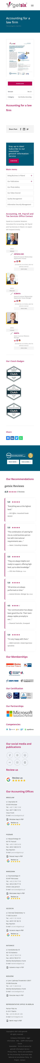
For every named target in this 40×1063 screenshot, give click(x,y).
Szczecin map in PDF (16, 930)
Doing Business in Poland (16, 176)
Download (20, 83)
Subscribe (13, 161)
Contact (22, 1060)
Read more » (13, 462)
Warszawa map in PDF (17, 893)
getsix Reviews (14, 486)
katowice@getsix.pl (17, 963)
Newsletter (13, 1046)
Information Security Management (19, 204)
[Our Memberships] (19, 668)
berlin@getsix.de (17, 1017)
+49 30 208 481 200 (16, 1014)
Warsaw (12, 251)
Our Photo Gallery (13, 187)
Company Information (17, 1038)
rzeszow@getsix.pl (17, 991)
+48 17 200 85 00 (15, 986)
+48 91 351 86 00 (15, 918)
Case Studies (21, 97)
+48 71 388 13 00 (15, 807)
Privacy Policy (12, 1052)
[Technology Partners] (20, 730)
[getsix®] (16, 7)
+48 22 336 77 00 (15, 881)
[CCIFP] (16, 677)
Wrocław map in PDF (16, 819)
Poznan (12, 330)
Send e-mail (24, 269)
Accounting (28, 97)
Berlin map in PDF (15, 1021)
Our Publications (13, 181)
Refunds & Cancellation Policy (19, 1057)
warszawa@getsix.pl (18, 890)
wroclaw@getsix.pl (17, 815)
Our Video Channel (14, 193)
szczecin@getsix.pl (17, 926)
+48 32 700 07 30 (15, 955)
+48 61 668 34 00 (15, 844)
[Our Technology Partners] (19, 716)
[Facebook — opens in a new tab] (10, 755)
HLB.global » (26, 462)
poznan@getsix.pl (17, 852)
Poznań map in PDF (16, 856)
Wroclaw (12, 290)
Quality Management (14, 199)
